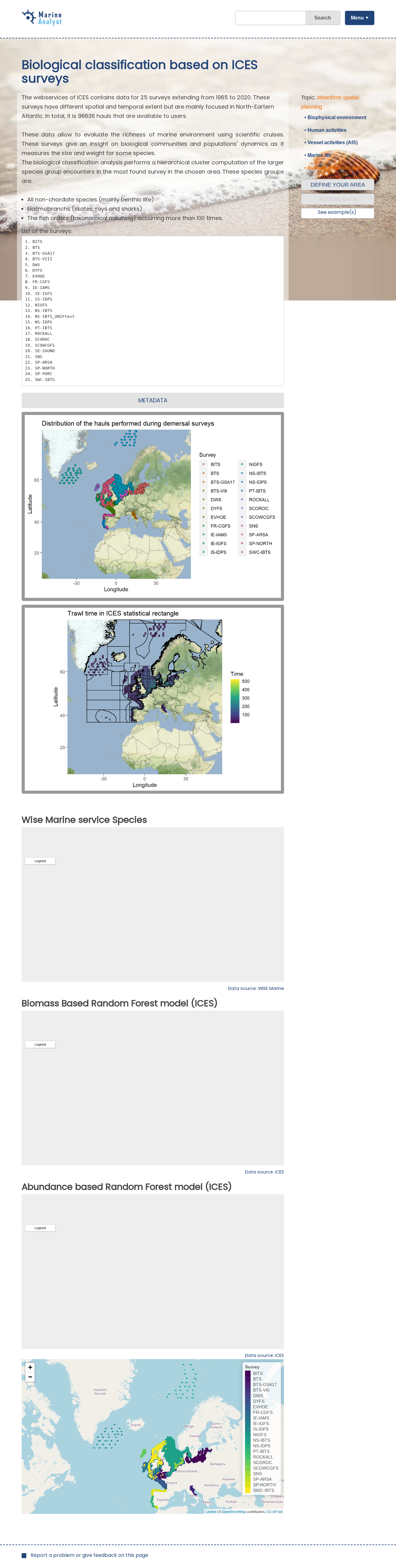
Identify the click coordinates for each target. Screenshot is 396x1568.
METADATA (152, 400)
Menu (357, 17)
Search (322, 17)
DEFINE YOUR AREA (338, 185)
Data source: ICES (264, 1172)
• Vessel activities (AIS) (331, 142)
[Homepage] (43, 23)
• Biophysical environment (335, 117)
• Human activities (325, 130)
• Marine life (317, 155)
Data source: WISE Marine (256, 988)
